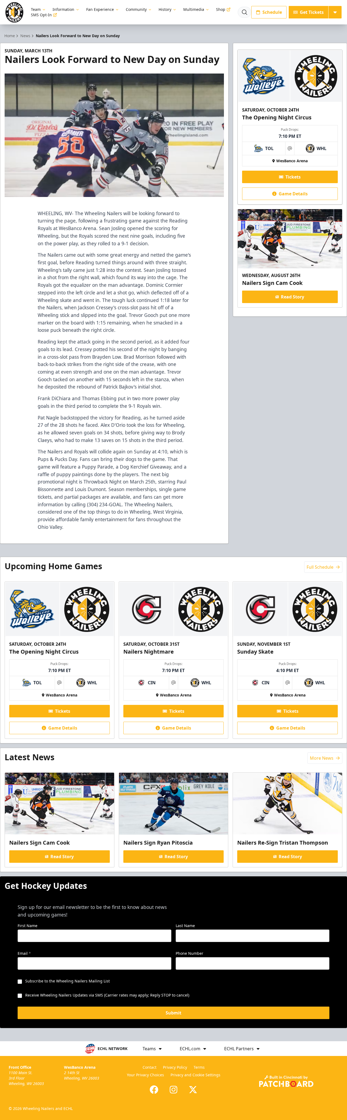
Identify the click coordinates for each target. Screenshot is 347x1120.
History (165, 9)
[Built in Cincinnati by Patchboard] (286, 1081)
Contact (149, 1067)
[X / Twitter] (193, 1089)
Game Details (293, 194)
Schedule (272, 12)
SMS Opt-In (41, 14)
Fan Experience (100, 9)
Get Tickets (312, 12)
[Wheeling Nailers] (14, 12)
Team (36, 9)
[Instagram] (173, 1089)
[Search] (244, 12)
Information (63, 9)
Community (136, 9)
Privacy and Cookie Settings (195, 1074)
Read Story (292, 297)
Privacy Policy (175, 1067)
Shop (220, 9)
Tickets (293, 177)
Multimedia (193, 9)
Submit (173, 1013)
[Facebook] (154, 1089)
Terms (199, 1067)
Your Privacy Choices (145, 1074)
